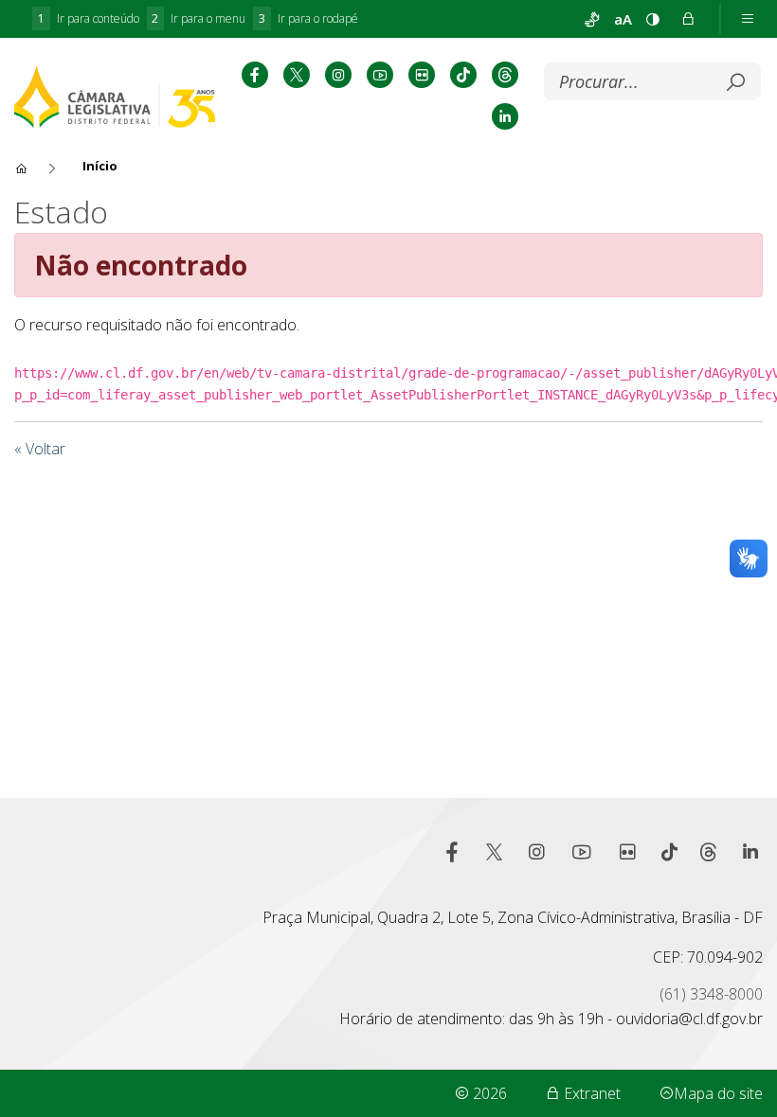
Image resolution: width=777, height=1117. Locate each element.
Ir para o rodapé (308, 18)
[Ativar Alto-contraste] (653, 19)
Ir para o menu (198, 18)
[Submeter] (735, 82)
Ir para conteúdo (88, 18)
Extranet (590, 1093)
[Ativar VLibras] (592, 19)
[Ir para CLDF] (114, 96)
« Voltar (39, 448)
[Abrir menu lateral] (747, 19)
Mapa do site (718, 1093)
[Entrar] (688, 19)
